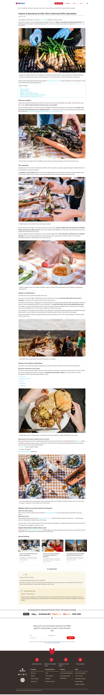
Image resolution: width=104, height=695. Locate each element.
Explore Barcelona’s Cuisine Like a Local (30, 96)
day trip (78, 441)
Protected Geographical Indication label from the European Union (44, 111)
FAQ (47, 673)
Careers (33, 676)
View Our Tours (58, 3)
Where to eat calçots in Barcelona (29, 93)
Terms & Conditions (80, 673)
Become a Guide (50, 681)
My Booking (67, 3)
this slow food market (44, 518)
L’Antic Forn (23, 376)
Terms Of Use (79, 676)
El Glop (21, 381)
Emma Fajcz (43, 20)
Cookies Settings (79, 684)
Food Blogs (24, 8)
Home (19, 8)
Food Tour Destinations (66, 673)
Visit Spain (30, 8)
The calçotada (24, 90)
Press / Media (34, 678)
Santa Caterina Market (51, 512)
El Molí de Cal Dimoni (25, 451)
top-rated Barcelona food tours (35, 530)
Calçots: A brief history (26, 92)
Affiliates (48, 678)
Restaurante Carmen (25, 378)
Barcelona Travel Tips (39, 8)
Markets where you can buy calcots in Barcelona (33, 95)
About (81, 3)
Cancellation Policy (80, 678)
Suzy (24, 574)
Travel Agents (49, 676)
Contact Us (34, 681)
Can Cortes (22, 447)
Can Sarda (22, 383)
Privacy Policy (79, 681)
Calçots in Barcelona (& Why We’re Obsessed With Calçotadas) (60, 8)
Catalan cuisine (81, 24)
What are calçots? (25, 89)
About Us (33, 673)
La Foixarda (23, 385)
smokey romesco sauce (53, 81)
